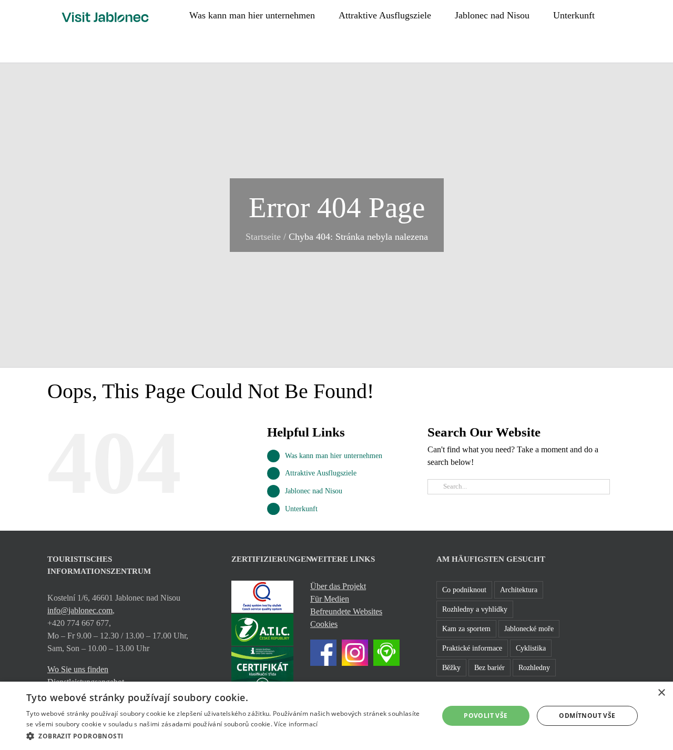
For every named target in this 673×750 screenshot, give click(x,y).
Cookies (324, 624)
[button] (622, 14)
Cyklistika (531, 648)
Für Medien (329, 598)
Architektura (518, 589)
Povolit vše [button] (485, 715)
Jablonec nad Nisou (313, 491)
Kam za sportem (466, 628)
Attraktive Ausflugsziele (320, 473)
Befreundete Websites (346, 611)
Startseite (263, 236)
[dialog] (336, 716)
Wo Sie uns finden (77, 669)
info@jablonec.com (80, 610)
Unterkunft (301, 509)
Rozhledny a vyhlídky (474, 609)
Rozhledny (534, 667)
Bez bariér (489, 667)
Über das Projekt (338, 586)
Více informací (296, 723)
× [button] (661, 693)
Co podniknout (464, 589)
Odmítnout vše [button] (587, 715)
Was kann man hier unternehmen (333, 456)
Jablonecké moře (529, 628)
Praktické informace (472, 648)
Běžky (451, 667)
